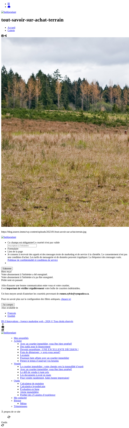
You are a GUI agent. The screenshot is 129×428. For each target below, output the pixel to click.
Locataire (24, 355)
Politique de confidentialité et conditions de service (33, 260)
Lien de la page (15, 251)
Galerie (11, 30)
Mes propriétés (21, 338)
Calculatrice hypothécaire (32, 386)
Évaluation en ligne (29, 389)
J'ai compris (8, 305)
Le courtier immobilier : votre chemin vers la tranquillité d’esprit (51, 366)
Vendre (17, 363)
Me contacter (20, 397)
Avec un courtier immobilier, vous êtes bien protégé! (46, 343)
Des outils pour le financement (35, 346)
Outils (17, 380)
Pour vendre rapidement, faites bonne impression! (44, 378)
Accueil (11, 27)
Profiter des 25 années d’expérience (37, 395)
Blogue (17, 400)
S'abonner (7, 268)
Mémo (23, 403)
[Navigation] (9, 4)
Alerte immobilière (29, 392)
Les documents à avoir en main (35, 375)
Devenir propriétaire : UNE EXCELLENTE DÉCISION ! (49, 349)
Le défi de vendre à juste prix (34, 372)
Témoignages (20, 406)
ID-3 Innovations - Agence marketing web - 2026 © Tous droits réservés (37, 321)
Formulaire (13, 248)
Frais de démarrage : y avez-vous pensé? (40, 352)
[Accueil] (9, 6)
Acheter (18, 341)
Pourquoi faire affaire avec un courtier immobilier (44, 358)
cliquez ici (66, 299)
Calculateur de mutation (32, 383)
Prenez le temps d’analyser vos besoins (39, 360)
